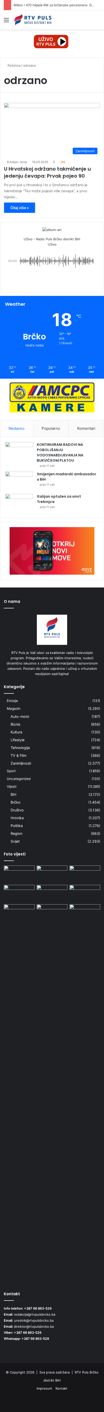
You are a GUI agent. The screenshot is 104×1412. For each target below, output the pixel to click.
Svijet (15, 841)
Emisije (12, 701)
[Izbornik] (6, 21)
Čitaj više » (19, 208)
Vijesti (11, 787)
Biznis (15, 724)
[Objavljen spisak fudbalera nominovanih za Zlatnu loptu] (52, 893)
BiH (13, 794)
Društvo (17, 810)
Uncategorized (19, 779)
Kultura (16, 732)
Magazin (13, 709)
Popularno (51, 428)
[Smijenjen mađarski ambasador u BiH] (19, 481)
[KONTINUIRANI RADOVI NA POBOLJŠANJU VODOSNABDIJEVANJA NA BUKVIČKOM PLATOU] (19, 451)
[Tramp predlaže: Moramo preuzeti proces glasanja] (84, 913)
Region (16, 833)
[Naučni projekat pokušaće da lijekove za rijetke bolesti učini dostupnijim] (19, 893)
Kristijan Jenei (17, 162)
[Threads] (88, 1401)
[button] (52, 279)
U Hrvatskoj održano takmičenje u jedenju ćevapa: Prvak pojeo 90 (47, 172)
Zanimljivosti (21, 763)
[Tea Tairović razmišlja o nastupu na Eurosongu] (52, 1093)
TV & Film (18, 755)
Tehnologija (20, 748)
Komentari (86, 428)
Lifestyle (17, 740)
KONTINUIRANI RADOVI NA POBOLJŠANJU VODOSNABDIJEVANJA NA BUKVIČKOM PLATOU (60, 452)
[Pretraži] (97, 21)
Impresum (44, 1388)
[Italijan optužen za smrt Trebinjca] (19, 503)
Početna (13, 65)
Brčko (15, 802)
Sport (11, 771)
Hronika (17, 818)
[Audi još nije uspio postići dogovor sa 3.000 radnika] (84, 874)
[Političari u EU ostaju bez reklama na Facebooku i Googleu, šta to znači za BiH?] (19, 874)
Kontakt (61, 1388)
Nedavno (16, 428)
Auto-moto (20, 716)
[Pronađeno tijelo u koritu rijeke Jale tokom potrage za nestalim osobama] (52, 874)
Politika (17, 825)
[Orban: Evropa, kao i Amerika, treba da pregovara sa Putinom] (84, 893)
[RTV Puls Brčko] (33, 20)
